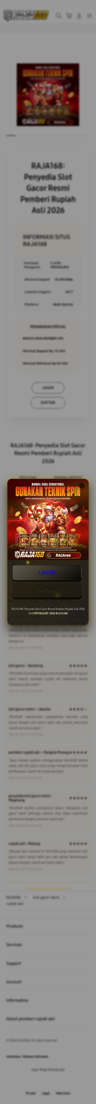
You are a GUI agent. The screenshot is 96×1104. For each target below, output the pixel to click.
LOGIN (46, 572)
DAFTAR (47, 590)
